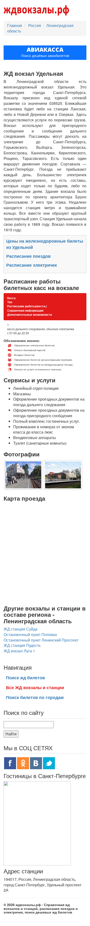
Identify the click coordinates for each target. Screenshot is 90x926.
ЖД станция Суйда (20, 629)
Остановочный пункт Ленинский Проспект (41, 640)
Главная (14, 25)
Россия (35, 25)
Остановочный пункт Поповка (30, 634)
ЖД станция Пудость (22, 645)
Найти (11, 734)
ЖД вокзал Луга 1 (19, 651)
